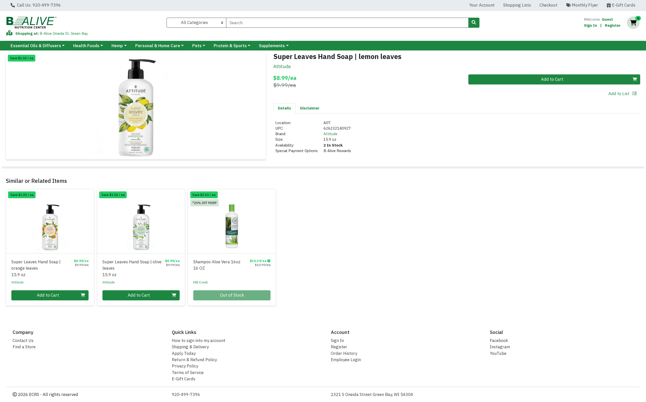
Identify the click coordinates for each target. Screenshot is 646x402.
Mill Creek (200, 282)
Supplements (272, 45)
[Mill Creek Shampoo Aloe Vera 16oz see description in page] (232, 221)
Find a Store (24, 347)
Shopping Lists (517, 5)
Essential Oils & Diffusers (36, 45)
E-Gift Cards (623, 5)
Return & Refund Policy (194, 359)
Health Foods (86, 45)
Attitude (330, 133)
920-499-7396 (186, 394)
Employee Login (346, 359)
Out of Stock (232, 295)
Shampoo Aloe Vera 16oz (216, 265)
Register (613, 25)
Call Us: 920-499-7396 (38, 5)
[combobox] (347, 23)
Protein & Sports (230, 45)
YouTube (498, 353)
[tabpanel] (456, 139)
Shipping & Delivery (190, 347)
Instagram (500, 347)
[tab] (284, 108)
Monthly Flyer (584, 5)
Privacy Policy (185, 366)
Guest (607, 19)
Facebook (499, 340)
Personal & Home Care (157, 45)
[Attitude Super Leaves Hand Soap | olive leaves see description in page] (141, 221)
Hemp (117, 45)
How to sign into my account (198, 340)
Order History (344, 353)
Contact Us (23, 340)
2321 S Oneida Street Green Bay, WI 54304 (372, 394)
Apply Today (184, 353)
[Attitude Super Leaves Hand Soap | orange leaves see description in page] (50, 221)
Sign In (590, 25)
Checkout (548, 5)
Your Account (482, 5)
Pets (197, 45)
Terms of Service (188, 372)
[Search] (473, 23)
